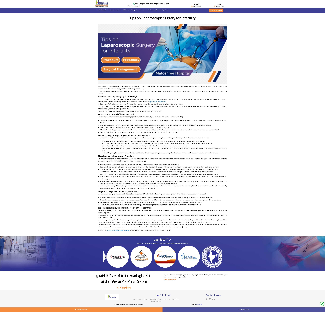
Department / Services (115, 10)
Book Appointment (216, 10)
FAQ (163, 10)
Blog (159, 10)
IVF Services (126, 10)
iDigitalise (199, 304)
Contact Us (147, 299)
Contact (167, 10)
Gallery (133, 10)
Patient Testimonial (151, 10)
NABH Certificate (156, 301)
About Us (104, 10)
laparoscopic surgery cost (157, 102)
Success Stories (140, 10)
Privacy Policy (175, 299)
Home (98, 10)
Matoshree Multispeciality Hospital (118, 230)
